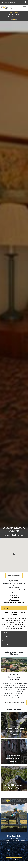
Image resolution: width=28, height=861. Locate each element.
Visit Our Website (14, 576)
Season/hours (6, 645)
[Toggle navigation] (24, 8)
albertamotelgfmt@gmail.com (15, 602)
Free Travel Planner (10, 2)
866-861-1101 (15, 600)
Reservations (6, 641)
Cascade (16, 679)
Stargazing (17, 17)
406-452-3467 (15, 597)
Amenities (5, 637)
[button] (14, 554)
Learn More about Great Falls (14, 702)
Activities (5, 633)
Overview (5, 608)
